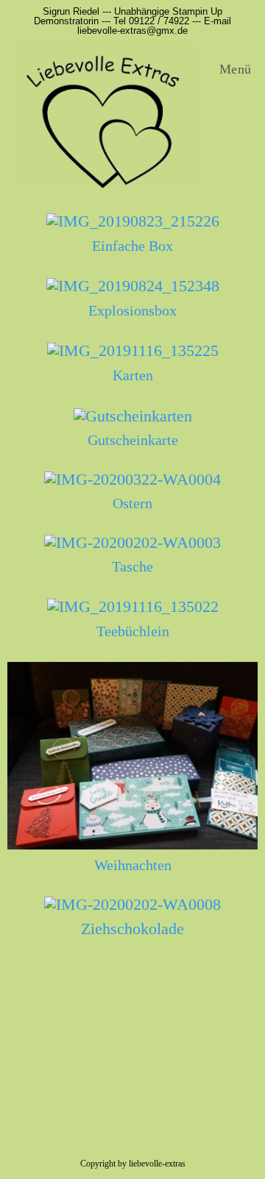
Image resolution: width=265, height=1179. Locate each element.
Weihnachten (133, 865)
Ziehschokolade (132, 928)
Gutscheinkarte (133, 440)
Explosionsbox (132, 310)
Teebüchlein (132, 631)
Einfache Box (132, 246)
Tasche (132, 566)
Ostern (132, 503)
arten (138, 375)
